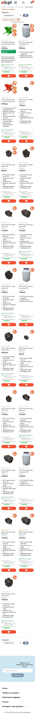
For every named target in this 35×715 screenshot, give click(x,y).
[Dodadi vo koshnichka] (8, 76)
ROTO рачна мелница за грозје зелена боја (8, 43)
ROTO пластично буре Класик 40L (26, 165)
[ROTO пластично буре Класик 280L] (9, 337)
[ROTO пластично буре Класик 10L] (9, 153)
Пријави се (18, 675)
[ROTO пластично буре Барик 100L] (26, 521)
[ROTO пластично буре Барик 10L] (26, 337)
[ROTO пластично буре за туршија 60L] (26, 275)
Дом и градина (11, 7)
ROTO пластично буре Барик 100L (26, 533)
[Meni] (15, 2)
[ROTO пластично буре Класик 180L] (9, 582)
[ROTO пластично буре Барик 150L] (9, 459)
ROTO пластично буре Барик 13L (26, 100)
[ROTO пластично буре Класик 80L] (9, 275)
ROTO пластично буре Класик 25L (8, 409)
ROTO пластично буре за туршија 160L (26, 43)
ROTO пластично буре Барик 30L (8, 533)
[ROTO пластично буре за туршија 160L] (26, 31)
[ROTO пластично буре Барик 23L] (9, 213)
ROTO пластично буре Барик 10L (26, 349)
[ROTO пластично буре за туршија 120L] (26, 459)
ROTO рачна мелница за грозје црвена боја (8, 100)
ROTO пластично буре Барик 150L (8, 471)
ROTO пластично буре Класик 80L (8, 287)
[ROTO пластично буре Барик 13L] (26, 88)
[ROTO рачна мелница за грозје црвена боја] (9, 88)
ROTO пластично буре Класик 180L (8, 594)
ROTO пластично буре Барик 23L (8, 225)
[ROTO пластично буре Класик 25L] (9, 397)
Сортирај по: (5, 12)
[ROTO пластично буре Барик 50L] (26, 397)
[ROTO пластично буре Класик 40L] (26, 153)
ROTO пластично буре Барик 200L (26, 225)
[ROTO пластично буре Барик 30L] (9, 521)
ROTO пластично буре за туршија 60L (26, 287)
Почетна (4, 7)
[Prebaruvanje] (23, 2)
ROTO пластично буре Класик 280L (8, 349)
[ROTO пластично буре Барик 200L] (26, 213)
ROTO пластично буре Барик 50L (26, 409)
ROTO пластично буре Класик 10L (8, 165)
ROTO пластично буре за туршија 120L (26, 471)
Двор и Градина (19, 7)
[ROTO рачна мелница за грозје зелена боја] (9, 31)
